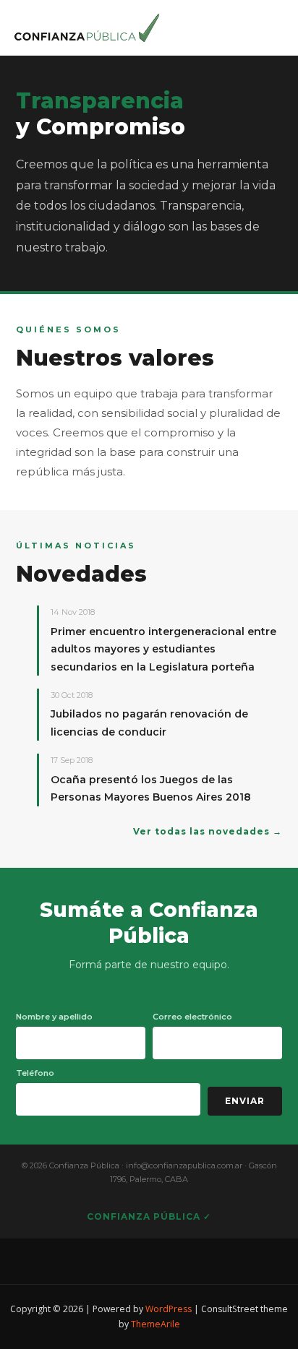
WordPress (168, 1309)
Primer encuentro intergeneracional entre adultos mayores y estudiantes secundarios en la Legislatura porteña (163, 649)
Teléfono (35, 1073)
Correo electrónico (192, 1017)
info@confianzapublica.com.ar (184, 1165)
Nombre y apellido (54, 1017)
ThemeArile (155, 1324)
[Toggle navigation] (267, 24)
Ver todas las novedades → (207, 831)
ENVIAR (245, 1100)
